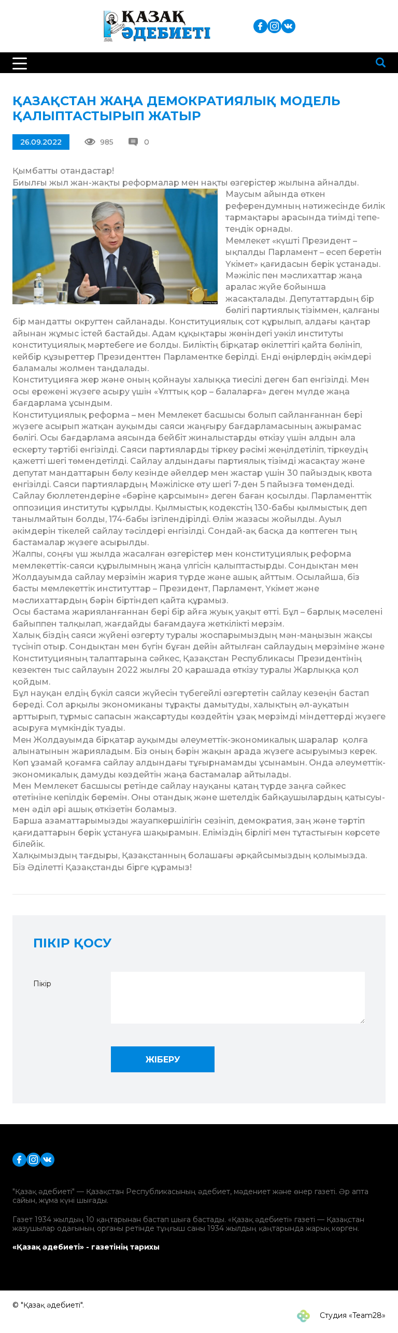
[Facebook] (260, 26)
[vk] (288, 26)
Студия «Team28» (352, 1315)
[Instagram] (274, 26)
